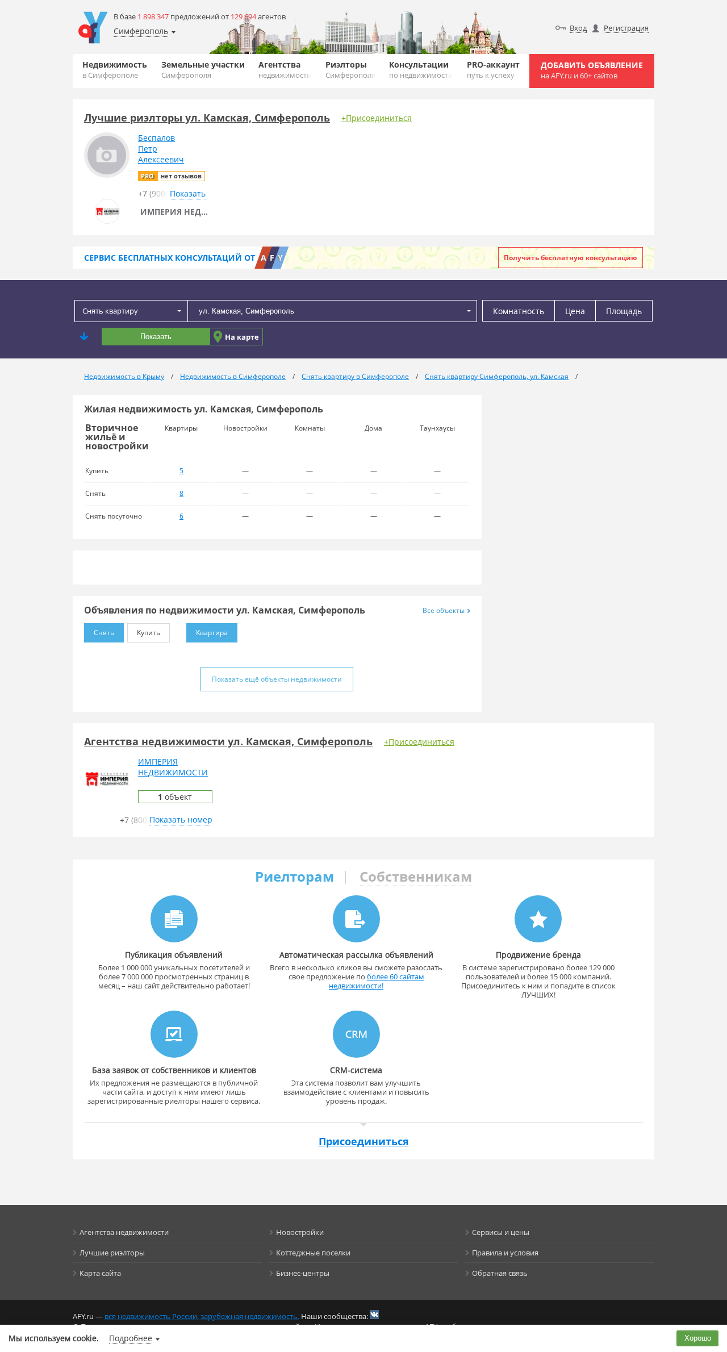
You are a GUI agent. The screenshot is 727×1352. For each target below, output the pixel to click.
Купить (148, 632)
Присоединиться (364, 1141)
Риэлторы (350, 69)
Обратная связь (500, 1273)
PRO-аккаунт (493, 69)
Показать (156, 336)
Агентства (284, 69)
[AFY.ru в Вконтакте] (374, 1314)
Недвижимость (114, 69)
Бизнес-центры (302, 1273)
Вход (578, 28)
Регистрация (626, 28)
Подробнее (130, 1338)
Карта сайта (100, 1273)
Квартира (212, 632)
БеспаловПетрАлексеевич (161, 148)
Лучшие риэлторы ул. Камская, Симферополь (207, 117)
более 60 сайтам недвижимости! (376, 981)
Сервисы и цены (500, 1232)
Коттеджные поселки (313, 1252)
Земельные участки (203, 69)
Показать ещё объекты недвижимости (277, 679)
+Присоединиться (376, 117)
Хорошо (697, 1338)
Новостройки (300, 1232)
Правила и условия (505, 1252)
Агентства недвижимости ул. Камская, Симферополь (228, 741)
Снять (104, 632)
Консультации (421, 69)
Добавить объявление (592, 70)
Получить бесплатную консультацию (570, 257)
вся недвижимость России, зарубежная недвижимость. (202, 1316)
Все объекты (444, 610)
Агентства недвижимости (124, 1232)
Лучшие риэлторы (112, 1252)
